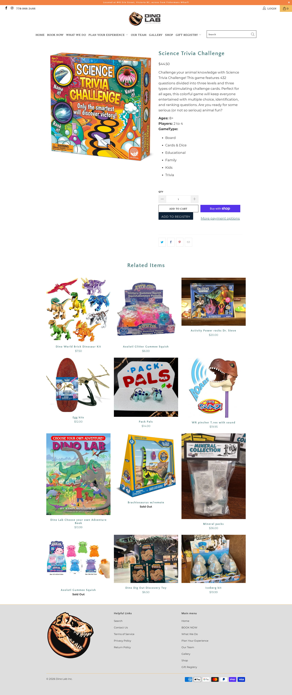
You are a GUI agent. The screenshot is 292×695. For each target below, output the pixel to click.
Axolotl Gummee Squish (78, 560)
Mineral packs (213, 476)
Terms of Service (124, 634)
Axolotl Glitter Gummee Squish (146, 310)
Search (118, 620)
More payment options (220, 218)
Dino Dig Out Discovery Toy (146, 559)
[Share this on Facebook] (171, 242)
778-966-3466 (25, 8)
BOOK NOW (55, 35)
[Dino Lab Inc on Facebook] (6, 8)
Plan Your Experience (107, 35)
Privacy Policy (122, 640)
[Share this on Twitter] (162, 242)
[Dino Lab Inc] (146, 19)
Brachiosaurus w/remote (146, 465)
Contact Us (121, 627)
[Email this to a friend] (188, 242)
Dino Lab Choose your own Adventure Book (78, 474)
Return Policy (122, 647)
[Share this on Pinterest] (179, 242)
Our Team (139, 35)
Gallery (156, 35)
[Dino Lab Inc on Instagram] (12, 8)
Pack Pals (146, 387)
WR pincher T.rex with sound (213, 388)
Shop (169, 35)
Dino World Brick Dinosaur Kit (78, 310)
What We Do (76, 35)
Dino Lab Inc (64, 678)
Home (40, 35)
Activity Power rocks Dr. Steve (213, 302)
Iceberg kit (213, 559)
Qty (161, 191)
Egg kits (78, 385)
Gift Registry (187, 35)
